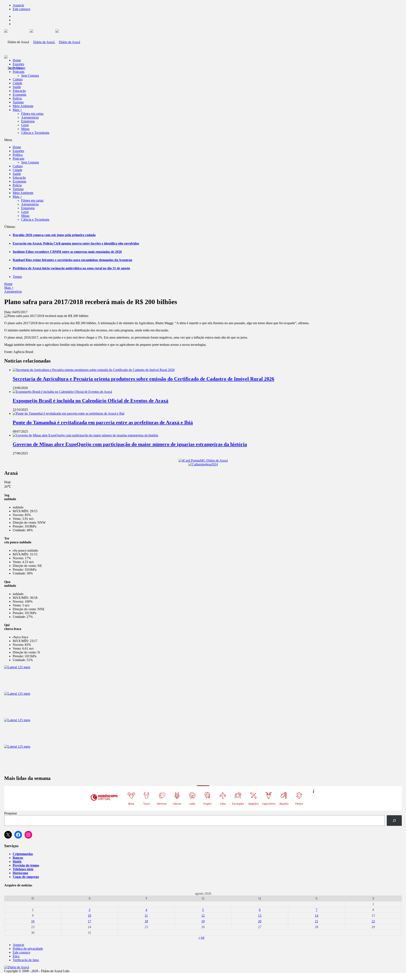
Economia (19, 94)
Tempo (17, 276)
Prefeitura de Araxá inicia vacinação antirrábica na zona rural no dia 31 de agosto (71, 268)
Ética (16, 956)
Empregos (28, 121)
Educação (19, 91)
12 (203, 915)
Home (8, 284)
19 (203, 921)
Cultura (18, 79)
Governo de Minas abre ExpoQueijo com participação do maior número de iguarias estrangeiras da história (130, 444)
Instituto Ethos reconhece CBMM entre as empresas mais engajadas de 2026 (67, 251)
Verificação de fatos (26, 960)
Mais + (17, 110)
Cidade (17, 83)
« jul (201, 937)
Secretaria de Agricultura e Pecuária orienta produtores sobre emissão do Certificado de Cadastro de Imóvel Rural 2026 (143, 379)
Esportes (18, 64)
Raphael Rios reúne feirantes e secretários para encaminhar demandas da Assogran (72, 260)
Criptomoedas (23, 854)
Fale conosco (21, 9)
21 (316, 921)
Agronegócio (30, 117)
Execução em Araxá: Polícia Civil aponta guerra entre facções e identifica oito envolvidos (76, 243)
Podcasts (18, 71)
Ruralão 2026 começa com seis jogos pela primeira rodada (54, 235)
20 (259, 921)
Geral (25, 125)
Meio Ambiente (23, 106)
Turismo (18, 102)
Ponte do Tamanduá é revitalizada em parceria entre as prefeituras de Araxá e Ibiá (103, 422)
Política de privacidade (28, 948)
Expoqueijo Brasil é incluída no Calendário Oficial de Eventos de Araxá (90, 400)
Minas (25, 129)
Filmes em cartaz (32, 113)
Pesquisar (10, 813)
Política (18, 68)
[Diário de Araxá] (55, 42)
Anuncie (18, 5)
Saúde (17, 87)
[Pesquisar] (394, 820)
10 (89, 915)
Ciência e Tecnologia (35, 132)
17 (89, 921)
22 (373, 921)
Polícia (17, 98)
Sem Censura (30, 75)
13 (259, 915)
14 (316, 915)
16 (32, 921)
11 (146, 915)
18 (146, 921)
